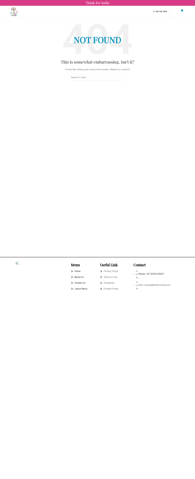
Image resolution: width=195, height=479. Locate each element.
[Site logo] (14, 11)
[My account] (174, 11)
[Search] (186, 11)
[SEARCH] (123, 77)
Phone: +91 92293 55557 (151, 274)
